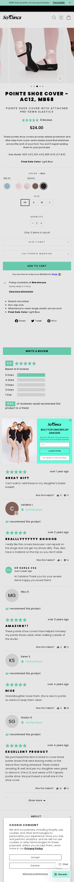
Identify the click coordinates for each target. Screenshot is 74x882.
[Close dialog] (70, 420)
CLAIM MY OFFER (54, 451)
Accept (35, 857)
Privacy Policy (33, 848)
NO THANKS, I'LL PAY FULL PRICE (54, 458)
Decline (35, 865)
